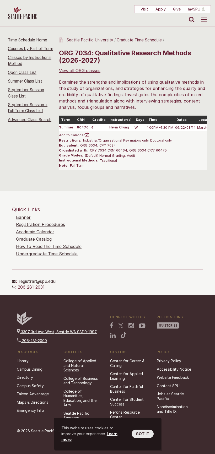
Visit (144, 9)
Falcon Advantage (33, 394)
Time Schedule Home (27, 39)
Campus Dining (29, 369)
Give (177, 9)
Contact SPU (168, 385)
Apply (160, 9)
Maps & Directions (32, 402)
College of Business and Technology (80, 380)
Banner (23, 217)
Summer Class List (25, 81)
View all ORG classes (79, 70)
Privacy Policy (169, 361)
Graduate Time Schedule (140, 39)
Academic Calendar (35, 231)
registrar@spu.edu (37, 281)
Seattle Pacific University (89, 39)
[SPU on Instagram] (131, 325)
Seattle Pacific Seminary (76, 415)
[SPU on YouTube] (142, 325)
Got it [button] (142, 433)
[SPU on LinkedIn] (113, 335)
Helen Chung (119, 127)
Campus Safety (30, 385)
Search (190, 15)
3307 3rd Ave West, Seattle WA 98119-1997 (58, 331)
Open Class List (22, 72)
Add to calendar (72, 135)
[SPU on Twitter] (120, 325)
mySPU (194, 9)
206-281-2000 (34, 340)
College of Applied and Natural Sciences (79, 365)
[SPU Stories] (168, 325)
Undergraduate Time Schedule (47, 253)
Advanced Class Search (29, 119)
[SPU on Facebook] (111, 325)
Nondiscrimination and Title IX (172, 409)
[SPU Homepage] (25, 323)
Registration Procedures (40, 224)
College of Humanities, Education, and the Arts (79, 398)
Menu (202, 15)
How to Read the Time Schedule (49, 246)
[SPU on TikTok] (123, 335)
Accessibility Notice (174, 369)
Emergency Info (30, 410)
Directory (25, 377)
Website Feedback (173, 377)
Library (23, 361)
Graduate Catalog (34, 239)
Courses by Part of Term (30, 48)
